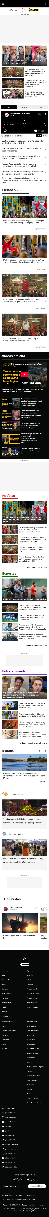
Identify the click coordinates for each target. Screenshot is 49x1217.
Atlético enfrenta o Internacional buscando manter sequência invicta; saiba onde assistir (33, 637)
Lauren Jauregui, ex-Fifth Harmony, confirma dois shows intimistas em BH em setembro (32, 725)
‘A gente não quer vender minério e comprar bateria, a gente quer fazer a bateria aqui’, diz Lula (24, 300)
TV (40, 135)
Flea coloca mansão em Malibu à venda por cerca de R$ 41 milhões (32, 715)
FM (46, 135)
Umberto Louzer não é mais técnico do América (24, 599)
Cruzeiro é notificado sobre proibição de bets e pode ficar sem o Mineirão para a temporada (32, 607)
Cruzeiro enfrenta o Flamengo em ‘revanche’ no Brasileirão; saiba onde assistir (31, 617)
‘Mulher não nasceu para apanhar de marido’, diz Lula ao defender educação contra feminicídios (23, 261)
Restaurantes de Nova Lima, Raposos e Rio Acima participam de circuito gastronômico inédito (32, 734)
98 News (24, 107)
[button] (45, 4)
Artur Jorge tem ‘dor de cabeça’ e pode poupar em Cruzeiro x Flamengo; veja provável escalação (32, 627)
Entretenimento (14, 671)
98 (9, 107)
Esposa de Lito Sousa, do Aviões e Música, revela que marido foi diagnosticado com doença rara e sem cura (22, 695)
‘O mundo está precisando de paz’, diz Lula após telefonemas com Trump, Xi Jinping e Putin (23, 222)
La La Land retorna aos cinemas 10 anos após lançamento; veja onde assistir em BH (32, 705)
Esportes (9, 573)
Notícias (8, 496)
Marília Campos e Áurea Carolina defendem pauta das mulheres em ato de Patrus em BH (32, 559)
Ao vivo (14, 10)
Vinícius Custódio (15, 908)
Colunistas (12, 899)
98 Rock (40, 107)
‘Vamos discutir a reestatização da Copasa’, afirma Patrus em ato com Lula (21, 340)
